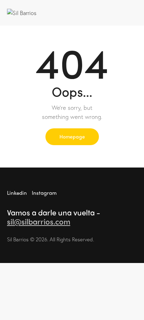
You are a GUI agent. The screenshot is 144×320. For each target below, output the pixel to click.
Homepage (72, 136)
